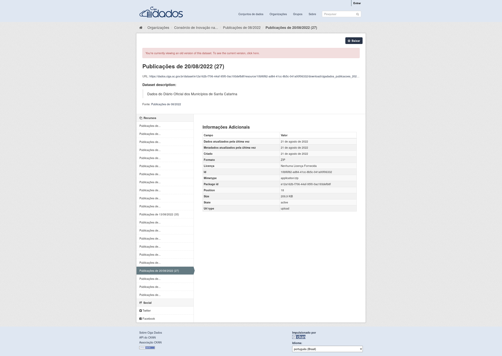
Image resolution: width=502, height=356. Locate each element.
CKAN (299, 337)
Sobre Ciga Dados (150, 332)
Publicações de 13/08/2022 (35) (159, 214)
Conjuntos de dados (250, 14)
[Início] (141, 27)
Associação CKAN (150, 342)
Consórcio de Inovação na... (196, 27)
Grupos (297, 14)
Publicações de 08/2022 (242, 27)
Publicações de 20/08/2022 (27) (291, 27)
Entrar (357, 3)
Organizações (278, 14)
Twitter (146, 310)
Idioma (296, 343)
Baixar (355, 41)
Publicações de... (150, 126)
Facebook (148, 318)
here (256, 53)
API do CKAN (147, 337)
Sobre (312, 14)
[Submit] (357, 13)
